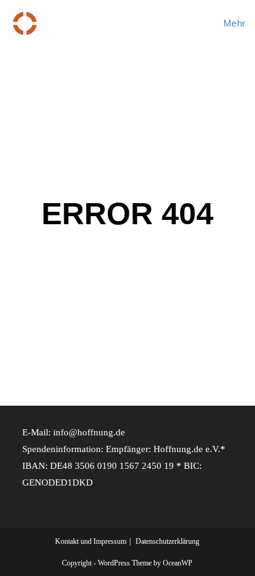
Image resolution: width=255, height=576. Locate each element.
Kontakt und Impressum (90, 541)
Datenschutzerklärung (167, 541)
